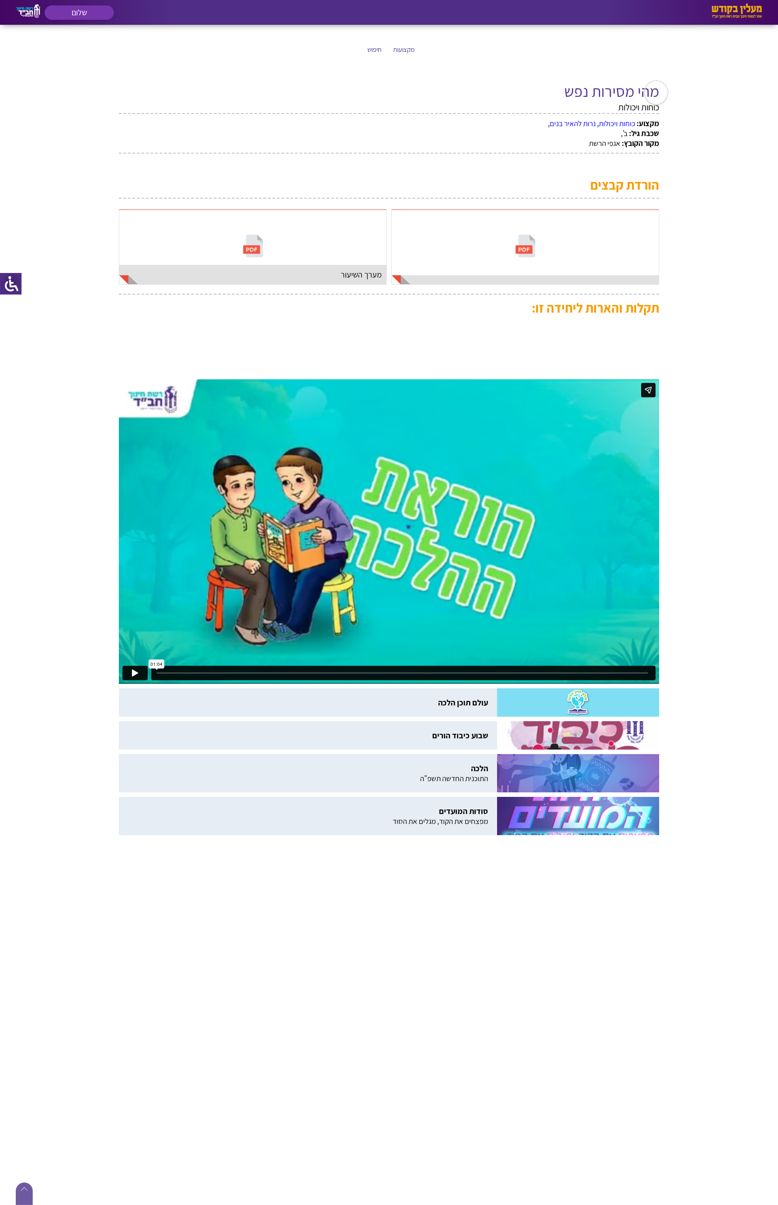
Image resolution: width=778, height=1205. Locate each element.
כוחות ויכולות (617, 123)
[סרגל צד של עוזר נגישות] (11, 284)
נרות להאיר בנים (573, 123)
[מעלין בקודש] (736, 16)
